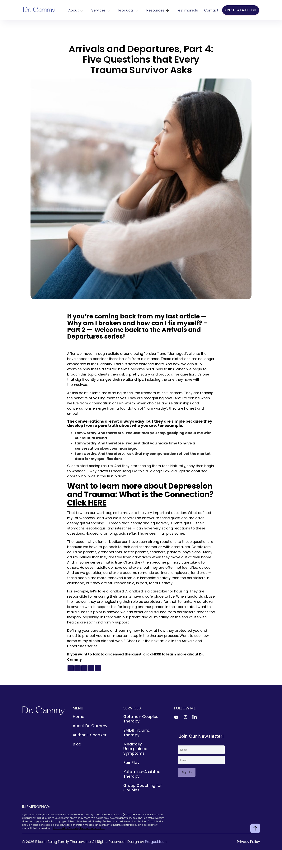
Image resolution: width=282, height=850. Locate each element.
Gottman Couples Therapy (140, 718)
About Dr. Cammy (90, 725)
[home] (39, 10)
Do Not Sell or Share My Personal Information (79, 828)
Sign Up (187, 772)
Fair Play (131, 762)
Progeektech (156, 841)
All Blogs (127, 38)
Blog (77, 744)
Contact (211, 10)
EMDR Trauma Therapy (136, 732)
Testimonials (187, 10)
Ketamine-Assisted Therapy (142, 774)
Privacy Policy (248, 841)
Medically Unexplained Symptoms (135, 749)
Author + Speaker (89, 735)
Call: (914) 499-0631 (240, 10)
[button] (75, 10)
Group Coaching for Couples (142, 787)
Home (78, 716)
